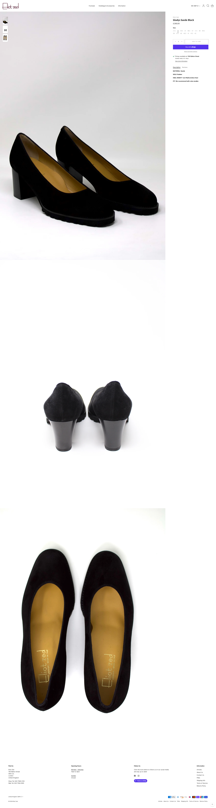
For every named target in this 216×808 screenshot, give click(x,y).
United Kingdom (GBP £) (15, 796)
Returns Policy (201, 786)
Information (121, 6)
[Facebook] (135, 776)
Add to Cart (196, 41)
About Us (200, 772)
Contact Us (200, 775)
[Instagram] (138, 776)
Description (176, 67)
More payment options (190, 51)
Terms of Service (202, 783)
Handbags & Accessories (106, 6)
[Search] (208, 6)
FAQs (198, 778)
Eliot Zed (176, 17)
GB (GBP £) (195, 6)
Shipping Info (201, 780)
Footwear (92, 6)
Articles (199, 769)
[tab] (177, 67)
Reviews (184, 67)
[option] (5, 21)
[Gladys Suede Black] (5, 21)
